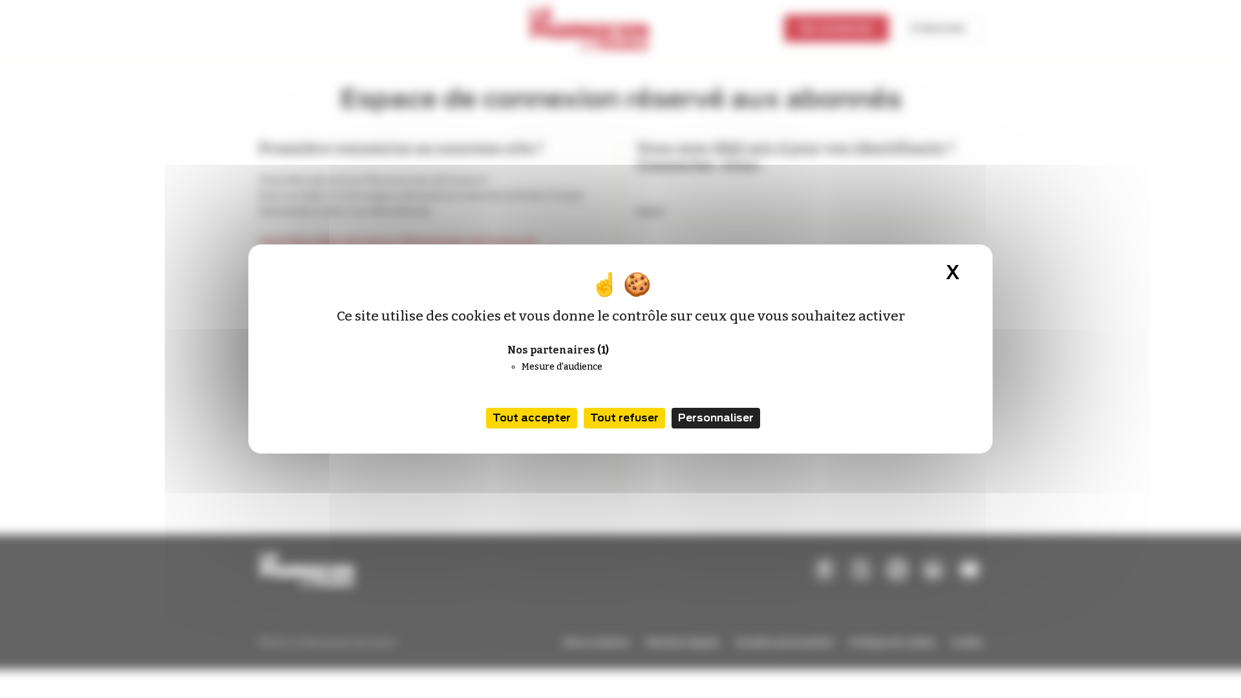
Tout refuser (624, 418)
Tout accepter (532, 418)
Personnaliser (716, 418)
